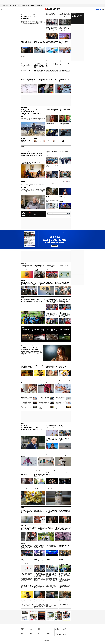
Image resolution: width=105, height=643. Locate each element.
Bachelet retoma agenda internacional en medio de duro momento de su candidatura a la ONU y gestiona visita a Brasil (64, 29)
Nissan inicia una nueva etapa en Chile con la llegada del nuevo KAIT (39, 546)
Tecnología (14, 5)
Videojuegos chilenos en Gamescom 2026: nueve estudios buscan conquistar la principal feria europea (52, 267)
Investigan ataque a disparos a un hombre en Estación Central (39, 58)
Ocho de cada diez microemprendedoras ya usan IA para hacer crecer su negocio (39, 512)
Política (4, 5)
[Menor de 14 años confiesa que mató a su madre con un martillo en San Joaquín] (52, 132)
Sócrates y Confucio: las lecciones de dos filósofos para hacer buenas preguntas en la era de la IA (52, 185)
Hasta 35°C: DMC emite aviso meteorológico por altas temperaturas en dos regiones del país (60, 407)
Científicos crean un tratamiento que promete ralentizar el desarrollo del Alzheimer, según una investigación (29, 382)
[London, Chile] (58, 498)
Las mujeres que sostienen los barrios (64, 604)
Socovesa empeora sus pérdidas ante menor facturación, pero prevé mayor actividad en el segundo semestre (64, 168)
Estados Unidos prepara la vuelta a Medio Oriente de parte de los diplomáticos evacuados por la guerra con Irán (64, 59)
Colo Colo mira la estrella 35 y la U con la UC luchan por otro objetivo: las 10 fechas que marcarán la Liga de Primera (52, 301)
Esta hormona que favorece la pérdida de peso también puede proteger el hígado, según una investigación (51, 575)
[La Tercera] (25, 620)
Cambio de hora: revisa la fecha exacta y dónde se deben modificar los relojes (45, 283)
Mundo (22, 5)
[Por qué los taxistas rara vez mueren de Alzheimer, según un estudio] (39, 50)
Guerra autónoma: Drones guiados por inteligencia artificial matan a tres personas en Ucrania (64, 440)
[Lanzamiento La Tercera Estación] (65, 553)
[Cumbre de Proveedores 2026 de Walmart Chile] (52, 553)
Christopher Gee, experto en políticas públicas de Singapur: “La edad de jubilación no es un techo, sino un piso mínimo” (29, 529)
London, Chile (49, 488)
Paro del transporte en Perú (25, 70)
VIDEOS (23, 327)
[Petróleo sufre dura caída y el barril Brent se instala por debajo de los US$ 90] (52, 174)
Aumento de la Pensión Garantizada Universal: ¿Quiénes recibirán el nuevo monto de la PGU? (27, 398)
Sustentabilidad (24, 509)
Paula (60, 584)
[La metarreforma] (35, 141)
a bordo (60, 196)
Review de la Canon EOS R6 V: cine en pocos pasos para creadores (27, 605)
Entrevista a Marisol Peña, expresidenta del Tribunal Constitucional (29, 16)
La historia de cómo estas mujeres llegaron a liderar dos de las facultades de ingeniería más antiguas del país (51, 513)
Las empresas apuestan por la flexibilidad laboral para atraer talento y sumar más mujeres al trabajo (64, 512)
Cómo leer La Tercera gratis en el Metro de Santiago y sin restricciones (62, 283)
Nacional (7, 5)
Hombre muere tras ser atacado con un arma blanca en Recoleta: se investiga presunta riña (39, 71)
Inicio (1, 5)
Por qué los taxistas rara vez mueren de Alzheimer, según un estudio (39, 42)
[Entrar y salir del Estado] (63, 141)
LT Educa (40, 5)
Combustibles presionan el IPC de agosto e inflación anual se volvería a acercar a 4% (62, 80)
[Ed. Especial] (50, 620)
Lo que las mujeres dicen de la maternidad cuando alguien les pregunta (27, 455)
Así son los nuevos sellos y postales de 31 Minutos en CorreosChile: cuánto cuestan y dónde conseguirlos (64, 365)
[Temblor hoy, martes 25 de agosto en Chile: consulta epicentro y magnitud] (27, 568)
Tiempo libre (23, 486)
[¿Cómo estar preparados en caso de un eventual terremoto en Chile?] (39, 337)
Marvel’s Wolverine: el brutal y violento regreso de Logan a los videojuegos (39, 364)
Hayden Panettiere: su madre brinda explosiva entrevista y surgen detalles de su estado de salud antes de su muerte (64, 71)
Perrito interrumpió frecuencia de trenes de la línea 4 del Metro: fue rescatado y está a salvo (51, 331)
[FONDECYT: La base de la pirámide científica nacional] (52, 206)
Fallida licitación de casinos (25, 141)
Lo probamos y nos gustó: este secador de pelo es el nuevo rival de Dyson (64, 600)
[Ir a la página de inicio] (52, 9)
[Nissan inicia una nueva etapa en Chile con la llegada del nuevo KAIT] (39, 553)
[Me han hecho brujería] (65, 481)
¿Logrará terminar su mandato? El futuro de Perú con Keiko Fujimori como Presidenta (64, 199)
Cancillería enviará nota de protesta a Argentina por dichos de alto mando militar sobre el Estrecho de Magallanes (52, 29)
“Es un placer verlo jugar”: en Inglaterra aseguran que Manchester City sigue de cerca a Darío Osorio (64, 301)
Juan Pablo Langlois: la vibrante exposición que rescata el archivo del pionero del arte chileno (26, 472)
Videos (24, 5)
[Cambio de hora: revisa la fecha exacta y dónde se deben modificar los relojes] (46, 290)
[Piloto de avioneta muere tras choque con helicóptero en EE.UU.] (64, 337)
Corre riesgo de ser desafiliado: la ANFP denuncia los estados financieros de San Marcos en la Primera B (33, 301)
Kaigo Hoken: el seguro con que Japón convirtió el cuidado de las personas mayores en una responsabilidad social (63, 529)
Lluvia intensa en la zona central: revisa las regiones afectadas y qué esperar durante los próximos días (26, 43)
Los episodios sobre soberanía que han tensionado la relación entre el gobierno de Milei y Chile (52, 43)
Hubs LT (22, 507)
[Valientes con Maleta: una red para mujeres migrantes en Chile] (65, 594)
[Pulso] (33, 620)
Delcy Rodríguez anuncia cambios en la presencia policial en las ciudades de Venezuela (52, 71)
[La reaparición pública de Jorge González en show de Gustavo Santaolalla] (27, 337)
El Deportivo (18, 5)
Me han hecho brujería (63, 472)
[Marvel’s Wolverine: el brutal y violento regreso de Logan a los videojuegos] (39, 373)
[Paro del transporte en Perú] (65, 433)
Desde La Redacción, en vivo (25, 13)
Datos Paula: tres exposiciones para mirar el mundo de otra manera (45, 455)
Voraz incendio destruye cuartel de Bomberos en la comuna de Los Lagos (64, 64)
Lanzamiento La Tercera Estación (64, 546)
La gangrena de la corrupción (48, 140)
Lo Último (27, 5)
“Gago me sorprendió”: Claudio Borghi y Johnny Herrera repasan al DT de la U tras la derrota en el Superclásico (52, 314)
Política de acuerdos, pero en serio (57, 141)
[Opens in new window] (41, 620)
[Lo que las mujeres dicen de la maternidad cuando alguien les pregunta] (29, 461)
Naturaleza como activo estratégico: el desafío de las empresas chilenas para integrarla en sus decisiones (27, 513)
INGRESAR (103, 9)
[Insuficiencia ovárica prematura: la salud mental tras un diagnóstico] (63, 461)
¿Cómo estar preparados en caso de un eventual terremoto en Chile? (39, 330)
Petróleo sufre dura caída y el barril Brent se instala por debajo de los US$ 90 (52, 64)
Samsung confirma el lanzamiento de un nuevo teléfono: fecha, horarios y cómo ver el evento (64, 267)
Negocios (10, 5)
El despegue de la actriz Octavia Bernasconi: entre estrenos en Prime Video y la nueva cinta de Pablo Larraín (39, 606)
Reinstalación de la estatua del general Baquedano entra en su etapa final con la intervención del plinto (64, 15)
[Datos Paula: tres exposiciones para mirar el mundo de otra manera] (46, 461)
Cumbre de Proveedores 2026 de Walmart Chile (51, 546)
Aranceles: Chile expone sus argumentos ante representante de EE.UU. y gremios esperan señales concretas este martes (31, 154)
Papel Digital (37, 5)
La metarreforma (39, 140)
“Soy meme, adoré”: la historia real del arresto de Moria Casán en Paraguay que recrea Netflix (27, 59)
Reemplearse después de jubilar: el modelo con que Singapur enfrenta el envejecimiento (46, 528)
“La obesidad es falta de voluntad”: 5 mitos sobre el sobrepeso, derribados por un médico (45, 382)
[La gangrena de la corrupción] (44, 141)
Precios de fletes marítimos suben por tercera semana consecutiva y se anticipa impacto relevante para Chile (52, 153)
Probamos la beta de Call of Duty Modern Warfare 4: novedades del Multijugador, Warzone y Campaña (39, 268)
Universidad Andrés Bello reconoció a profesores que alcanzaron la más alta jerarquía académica (26, 547)
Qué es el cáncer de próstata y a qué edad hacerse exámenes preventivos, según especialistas (62, 382)
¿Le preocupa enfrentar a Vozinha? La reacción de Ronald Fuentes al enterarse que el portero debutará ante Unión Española (64, 314)
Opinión (60, 425)
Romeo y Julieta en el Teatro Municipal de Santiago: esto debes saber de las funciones (33, 489)
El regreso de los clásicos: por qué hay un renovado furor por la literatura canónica (51, 472)
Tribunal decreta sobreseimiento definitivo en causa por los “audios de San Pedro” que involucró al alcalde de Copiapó (44, 407)
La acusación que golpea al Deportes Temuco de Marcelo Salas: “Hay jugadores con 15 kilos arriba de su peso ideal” (64, 575)
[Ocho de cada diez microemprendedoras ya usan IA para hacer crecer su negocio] (39, 519)
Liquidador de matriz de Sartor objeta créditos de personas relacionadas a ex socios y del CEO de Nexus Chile (64, 154)
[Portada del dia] (29, 246)
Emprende (35, 509)
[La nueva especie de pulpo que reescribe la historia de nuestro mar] (65, 191)
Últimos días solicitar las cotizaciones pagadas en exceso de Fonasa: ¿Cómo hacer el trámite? (28, 283)
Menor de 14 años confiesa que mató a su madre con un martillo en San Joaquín (52, 124)
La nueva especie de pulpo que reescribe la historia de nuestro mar (64, 185)
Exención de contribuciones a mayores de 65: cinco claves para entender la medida (33, 186)
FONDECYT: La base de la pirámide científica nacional (51, 198)
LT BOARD (23, 181)
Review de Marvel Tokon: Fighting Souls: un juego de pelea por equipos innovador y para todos (27, 600)
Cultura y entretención (38, 584)
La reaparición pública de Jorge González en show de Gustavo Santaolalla (27, 330)
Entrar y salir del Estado (67, 140)
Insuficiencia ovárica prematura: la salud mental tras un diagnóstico (62, 455)
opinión (47, 196)
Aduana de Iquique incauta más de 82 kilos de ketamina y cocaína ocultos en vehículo (52, 59)
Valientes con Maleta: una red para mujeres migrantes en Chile (64, 586)
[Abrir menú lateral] (1, 9)
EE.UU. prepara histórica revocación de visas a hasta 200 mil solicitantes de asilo (51, 439)
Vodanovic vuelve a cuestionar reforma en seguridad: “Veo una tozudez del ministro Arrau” (26, 64)
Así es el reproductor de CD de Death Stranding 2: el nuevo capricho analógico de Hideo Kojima (27, 267)
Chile (22, 559)
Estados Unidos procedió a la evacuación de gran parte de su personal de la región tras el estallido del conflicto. (33, 433)
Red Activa (61, 509)
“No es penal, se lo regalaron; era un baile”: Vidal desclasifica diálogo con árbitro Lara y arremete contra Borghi (64, 43)
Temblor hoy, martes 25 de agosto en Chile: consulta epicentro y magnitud (26, 562)
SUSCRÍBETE (54, 245)
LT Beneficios (32, 5)
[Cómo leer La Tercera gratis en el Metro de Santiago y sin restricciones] (63, 290)
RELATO (60, 470)
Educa (47, 509)
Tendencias (48, 559)
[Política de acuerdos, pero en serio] (54, 141)
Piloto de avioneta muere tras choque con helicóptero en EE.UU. (64, 330)
